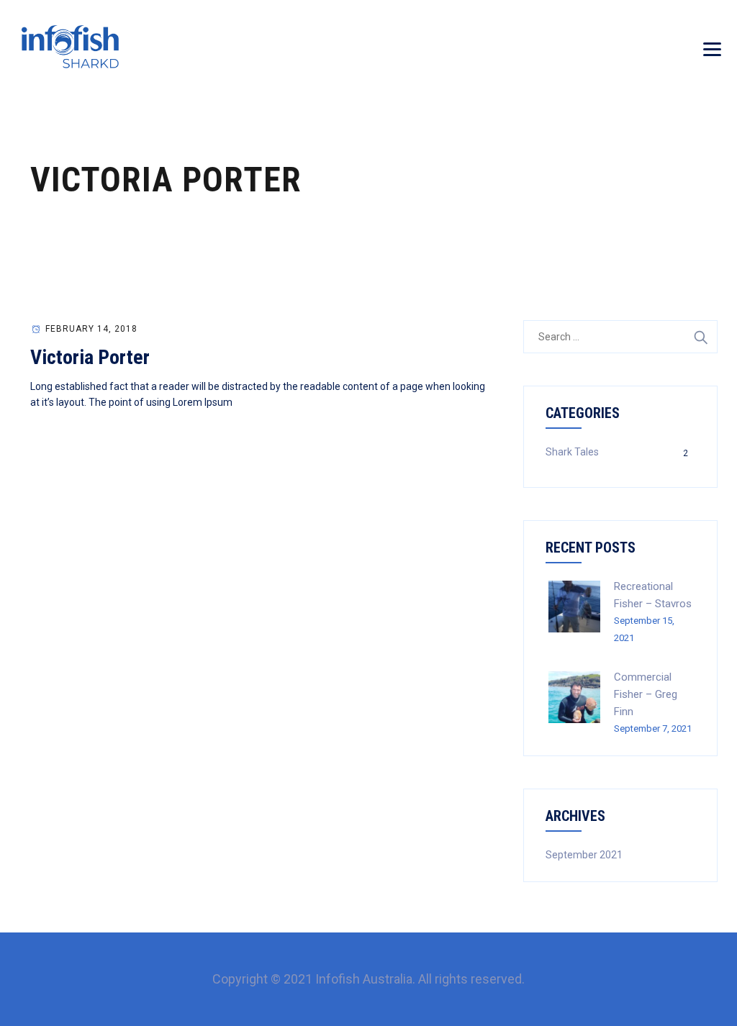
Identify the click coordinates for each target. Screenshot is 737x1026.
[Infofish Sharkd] (70, 47)
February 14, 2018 (91, 329)
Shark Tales (572, 452)
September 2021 (584, 855)
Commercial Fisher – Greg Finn (645, 694)
